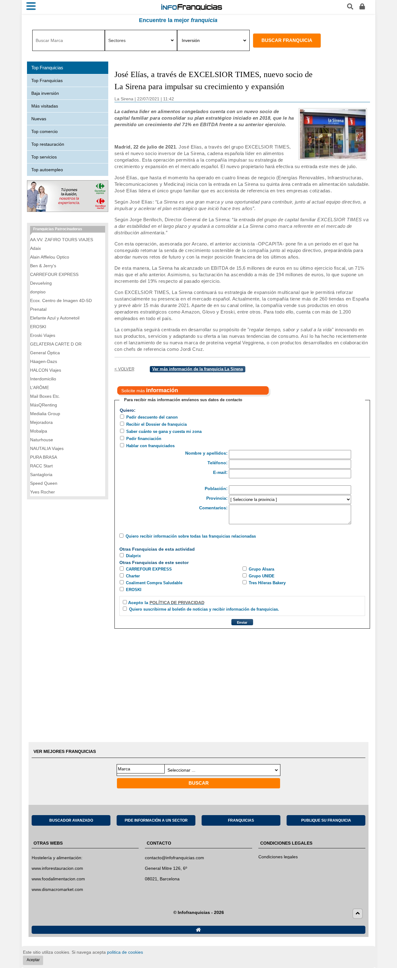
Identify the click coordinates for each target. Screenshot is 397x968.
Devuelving (41, 283)
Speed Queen (43, 483)
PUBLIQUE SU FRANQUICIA (326, 820)
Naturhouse (41, 439)
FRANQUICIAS (241, 820)
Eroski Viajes (42, 335)
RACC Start (41, 465)
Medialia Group (45, 413)
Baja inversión (45, 93)
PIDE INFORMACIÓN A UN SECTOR (156, 820)
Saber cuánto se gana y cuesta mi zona (164, 431)
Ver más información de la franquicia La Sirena (197, 369)
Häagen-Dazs (43, 361)
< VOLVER (124, 369)
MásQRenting (43, 404)
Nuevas (38, 118)
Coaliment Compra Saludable (154, 582)
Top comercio (44, 131)
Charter (133, 576)
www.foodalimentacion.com (58, 878)
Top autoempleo (47, 169)
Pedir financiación (143, 438)
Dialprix (133, 555)
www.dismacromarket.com (57, 889)
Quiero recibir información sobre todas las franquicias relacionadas (191, 536)
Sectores (117, 40)
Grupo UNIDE (261, 576)
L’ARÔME (39, 387)
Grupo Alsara (261, 569)
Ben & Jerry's (43, 265)
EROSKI (133, 589)
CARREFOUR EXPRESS (149, 569)
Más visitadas (44, 105)
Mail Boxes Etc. (45, 396)
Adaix (35, 248)
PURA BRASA (43, 457)
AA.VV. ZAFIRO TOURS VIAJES (61, 239)
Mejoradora (41, 422)
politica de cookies (125, 952)
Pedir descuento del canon (152, 417)
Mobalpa (38, 431)
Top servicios (44, 156)
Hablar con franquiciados (150, 445)
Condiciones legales (278, 857)
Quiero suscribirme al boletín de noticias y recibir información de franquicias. (204, 609)
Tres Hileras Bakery (267, 582)
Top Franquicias (47, 80)
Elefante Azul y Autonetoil (54, 317)
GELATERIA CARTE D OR (56, 344)
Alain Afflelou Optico (49, 257)
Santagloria (41, 474)
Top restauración (47, 144)
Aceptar (33, 960)
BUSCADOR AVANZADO (71, 820)
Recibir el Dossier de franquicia (156, 424)
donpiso (38, 291)
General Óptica (45, 352)
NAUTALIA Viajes (47, 448)
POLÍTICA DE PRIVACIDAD (176, 602)
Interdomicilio (43, 378)
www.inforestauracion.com (57, 868)
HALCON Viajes (45, 370)
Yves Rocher (42, 491)
